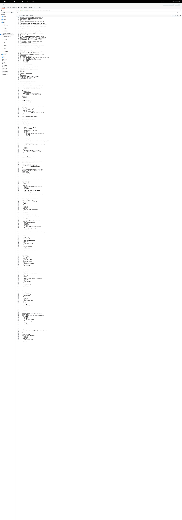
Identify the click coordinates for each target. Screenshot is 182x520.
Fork (172, 4)
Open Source (22, 1)
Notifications (166, 4)
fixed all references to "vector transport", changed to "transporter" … (34, 12)
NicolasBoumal (6, 4)
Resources (16, 1)
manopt (11, 4)
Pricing (33, 1)
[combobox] (8, 14)
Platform (5, 1)
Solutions (11, 1)
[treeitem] (7, 34)
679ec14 (172, 12)
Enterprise (28, 1)
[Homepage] (2, 1)
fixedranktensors (31, 10)
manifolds (25, 10)
